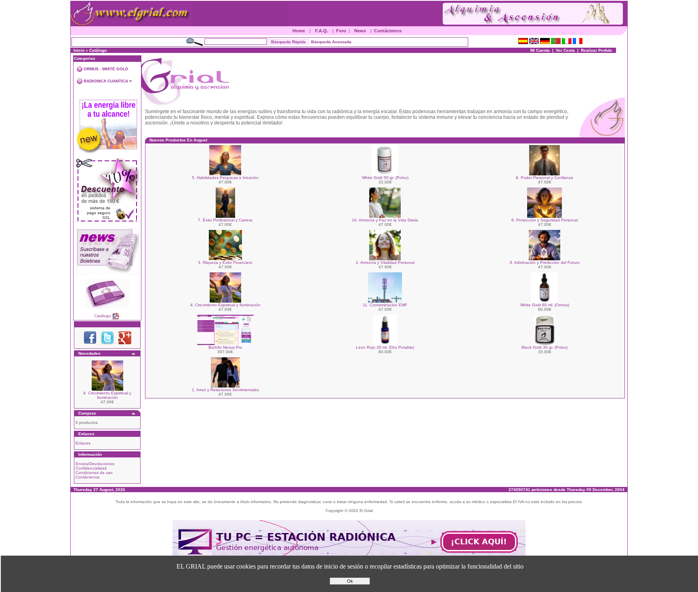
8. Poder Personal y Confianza (544, 177)
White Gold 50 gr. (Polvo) (385, 177)
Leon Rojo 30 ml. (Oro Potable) (385, 347)
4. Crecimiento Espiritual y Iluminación (107, 395)
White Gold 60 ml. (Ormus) (544, 305)
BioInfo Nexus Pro (225, 347)
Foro (341, 30)
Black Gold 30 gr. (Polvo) (544, 347)
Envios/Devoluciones (95, 463)
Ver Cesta (565, 50)
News (360, 30)
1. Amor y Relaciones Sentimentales (225, 390)
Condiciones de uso (94, 472)
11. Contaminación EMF (385, 305)
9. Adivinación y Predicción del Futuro (545, 262)
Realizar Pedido (596, 50)
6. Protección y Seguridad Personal (544, 220)
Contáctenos (388, 30)
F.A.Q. (321, 30)
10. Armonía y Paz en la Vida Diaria (385, 220)
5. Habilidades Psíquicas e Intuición (225, 177)
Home (298, 30)
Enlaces (83, 443)
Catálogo (98, 50)
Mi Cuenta (540, 50)
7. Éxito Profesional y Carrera (225, 220)
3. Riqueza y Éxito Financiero (225, 262)
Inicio (79, 50)
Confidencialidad (91, 468)
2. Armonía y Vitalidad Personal (385, 262)
